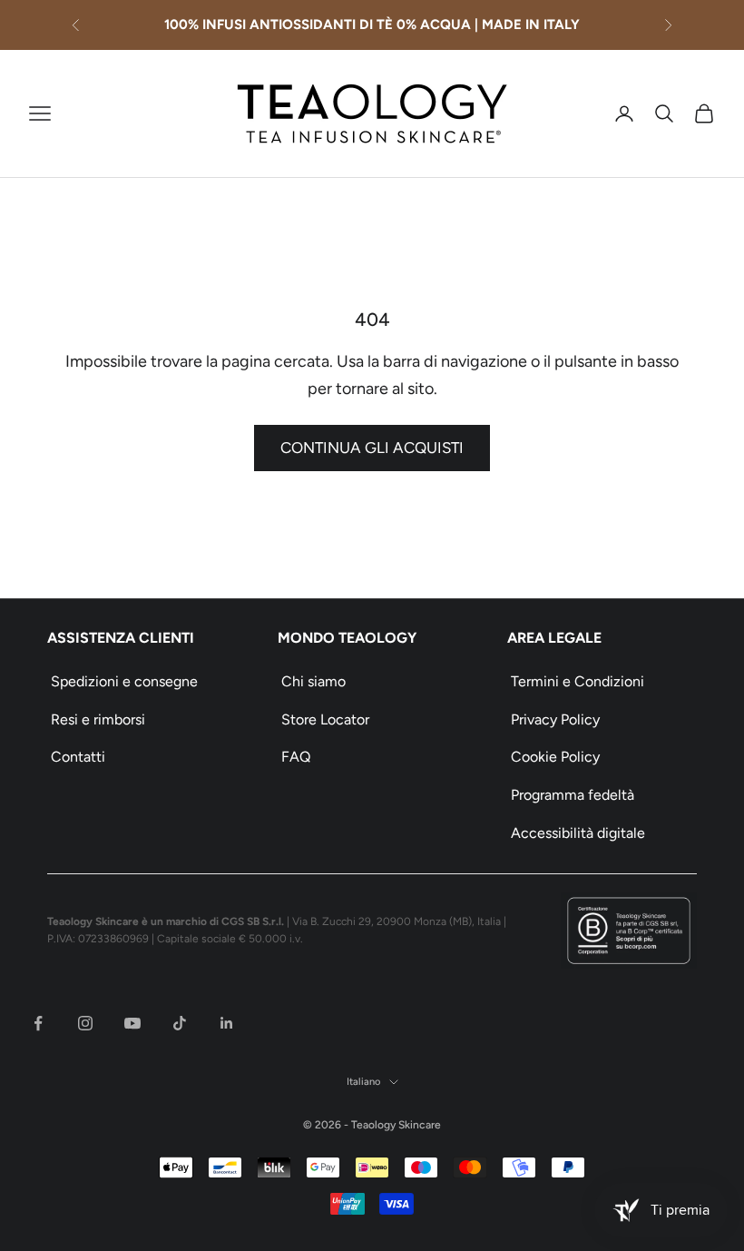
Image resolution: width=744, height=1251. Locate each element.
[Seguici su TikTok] (180, 1023)
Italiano (363, 1082)
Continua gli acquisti (372, 447)
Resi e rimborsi (98, 719)
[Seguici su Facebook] (38, 1023)
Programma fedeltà (572, 794)
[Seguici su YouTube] (132, 1023)
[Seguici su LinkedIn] (227, 1023)
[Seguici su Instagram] (85, 1023)
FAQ (295, 756)
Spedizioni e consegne (124, 681)
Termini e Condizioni (577, 681)
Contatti (78, 756)
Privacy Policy (555, 719)
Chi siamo (313, 681)
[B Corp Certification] (629, 930)
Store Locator (325, 719)
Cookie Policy (555, 756)
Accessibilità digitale (578, 833)
